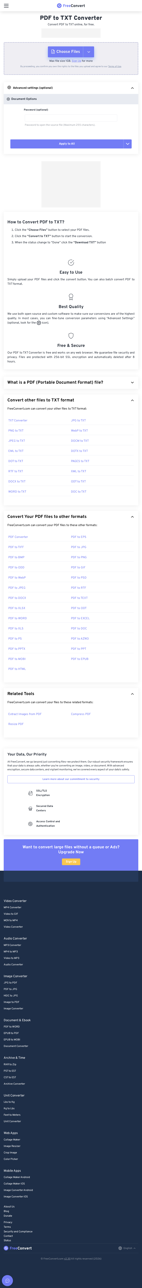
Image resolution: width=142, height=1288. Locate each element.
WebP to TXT (79, 431)
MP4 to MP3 (11, 951)
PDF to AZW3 (80, 639)
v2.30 (67, 1258)
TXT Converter (17, 420)
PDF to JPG (78, 547)
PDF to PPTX (16, 649)
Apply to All (67, 144)
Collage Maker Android (17, 1177)
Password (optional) (36, 109)
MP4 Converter (12, 907)
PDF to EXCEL (80, 618)
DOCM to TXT (80, 441)
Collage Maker (12, 1139)
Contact (8, 1236)
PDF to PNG (79, 557)
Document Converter (16, 1046)
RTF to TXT (15, 471)
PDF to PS (15, 639)
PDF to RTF (78, 588)
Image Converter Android (18, 1190)
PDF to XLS (15, 629)
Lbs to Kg (9, 1102)
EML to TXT (15, 451)
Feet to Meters (12, 1115)
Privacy (8, 1222)
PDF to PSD (79, 578)
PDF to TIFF (16, 547)
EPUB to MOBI (12, 1039)
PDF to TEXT (79, 598)
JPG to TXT (78, 420)
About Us (9, 1206)
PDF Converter (18, 537)
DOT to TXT (15, 461)
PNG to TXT (15, 431)
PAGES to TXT (80, 461)
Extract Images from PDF (25, 714)
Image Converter (13, 1008)
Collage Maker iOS (14, 1183)
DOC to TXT (78, 492)
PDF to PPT (78, 649)
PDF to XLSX (16, 608)
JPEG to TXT (16, 441)
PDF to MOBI (17, 659)
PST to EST (10, 1071)
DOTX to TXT (79, 451)
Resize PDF (16, 724)
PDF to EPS (78, 537)
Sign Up (76, 61)
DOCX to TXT (17, 482)
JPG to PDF (10, 982)
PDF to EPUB (80, 659)
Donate (8, 1216)
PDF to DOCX (17, 598)
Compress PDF (81, 714)
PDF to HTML (17, 669)
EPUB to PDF (11, 1033)
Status (7, 1240)
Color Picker (11, 1159)
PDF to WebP (17, 578)
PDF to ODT (79, 608)
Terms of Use (114, 66)
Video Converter (13, 927)
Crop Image (10, 1152)
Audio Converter (13, 964)
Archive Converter (14, 1084)
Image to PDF (11, 1002)
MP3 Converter (12, 945)
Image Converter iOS (16, 1196)
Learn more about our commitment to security (71, 779)
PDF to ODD (16, 567)
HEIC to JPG (11, 995)
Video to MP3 (11, 958)
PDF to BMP (16, 557)
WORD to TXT (17, 492)
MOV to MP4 (11, 920)
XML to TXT (78, 471)
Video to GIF (11, 914)
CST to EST (10, 1077)
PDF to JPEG (17, 588)
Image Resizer (12, 1146)
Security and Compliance (18, 1231)
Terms (7, 1227)
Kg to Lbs (9, 1108)
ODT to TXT (78, 482)
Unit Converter (12, 1121)
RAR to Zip (10, 1064)
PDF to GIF (78, 567)
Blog (6, 1211)
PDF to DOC (79, 629)
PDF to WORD (17, 618)
